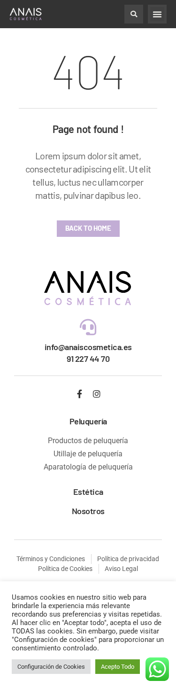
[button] (133, 14)
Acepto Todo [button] (117, 666)
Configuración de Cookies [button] (51, 666)
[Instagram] (96, 393)
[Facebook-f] (79, 393)
